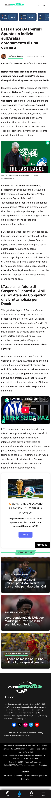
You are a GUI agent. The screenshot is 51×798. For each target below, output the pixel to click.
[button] (39, 4)
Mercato (16, 574)
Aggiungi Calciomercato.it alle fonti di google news (24, 63)
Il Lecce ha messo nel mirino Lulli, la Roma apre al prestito (24, 660)
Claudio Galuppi (24, 736)
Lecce (8, 654)
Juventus (10, 612)
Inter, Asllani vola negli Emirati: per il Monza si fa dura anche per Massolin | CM (25, 583)
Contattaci (43, 765)
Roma (25, 654)
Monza (25, 574)
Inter (7, 574)
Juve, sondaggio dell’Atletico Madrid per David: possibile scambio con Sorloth (24, 621)
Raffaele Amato (16, 56)
